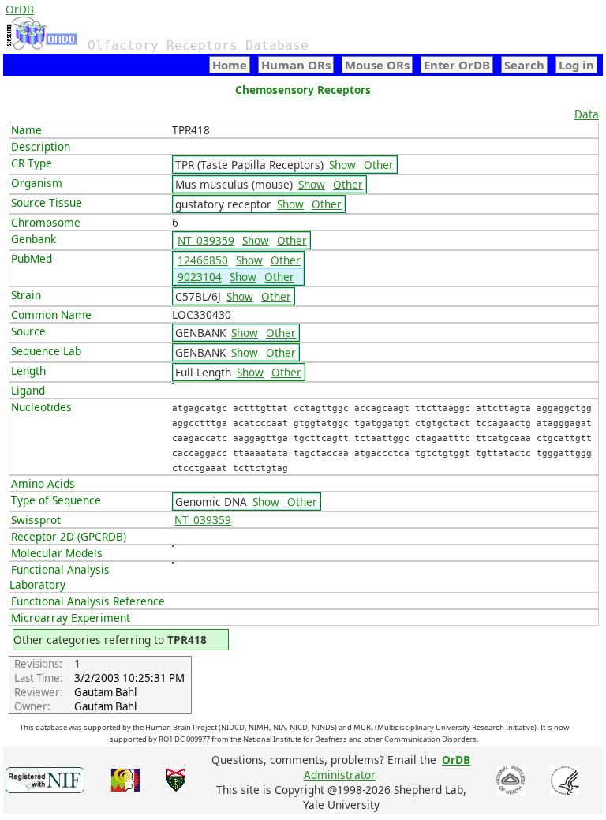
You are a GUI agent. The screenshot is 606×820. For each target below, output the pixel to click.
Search (524, 65)
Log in (576, 65)
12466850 (203, 260)
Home (229, 65)
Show (342, 164)
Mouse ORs (377, 65)
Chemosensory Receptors (303, 89)
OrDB (20, 9)
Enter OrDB (457, 65)
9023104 (200, 276)
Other (379, 164)
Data (586, 114)
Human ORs (296, 65)
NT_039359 (206, 240)
